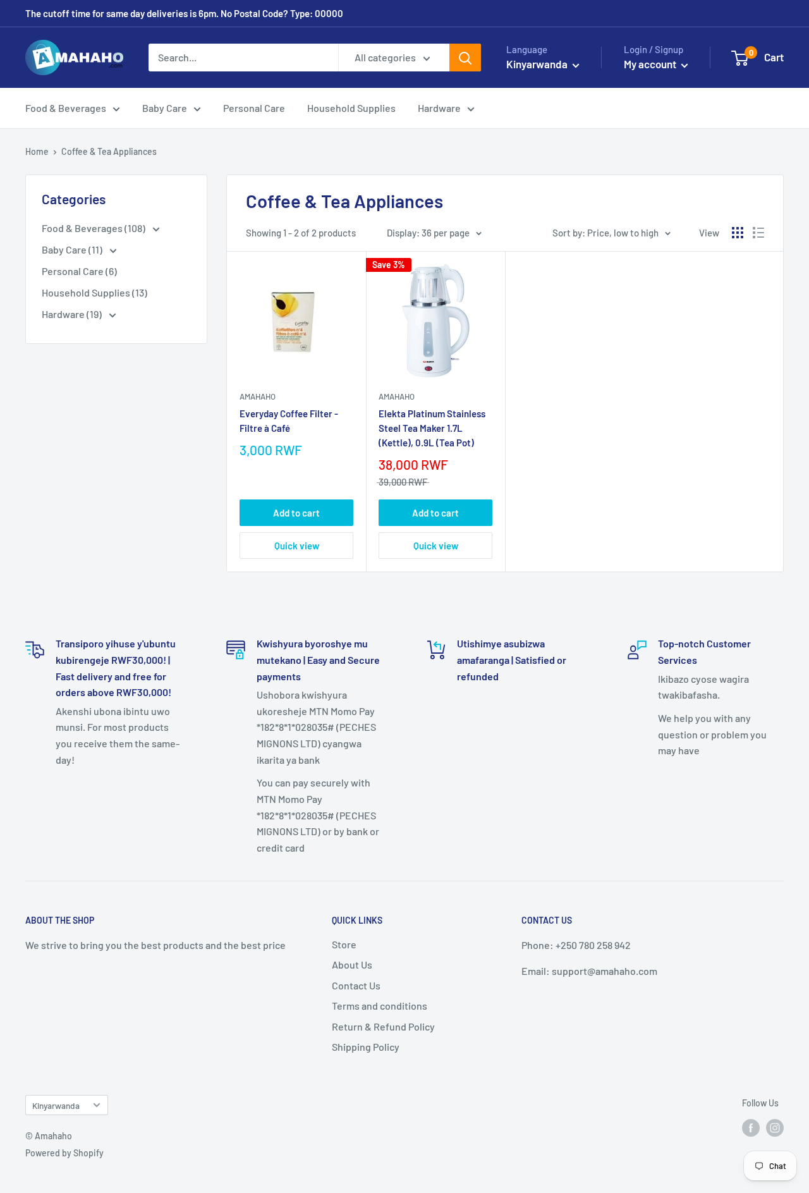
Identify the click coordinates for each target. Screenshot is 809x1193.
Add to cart (296, 512)
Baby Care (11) (73, 249)
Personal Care (254, 108)
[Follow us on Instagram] (775, 1128)
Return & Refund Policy (383, 1026)
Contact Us (356, 985)
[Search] (465, 57)
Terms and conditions (379, 1006)
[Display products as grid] (737, 232)
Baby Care (164, 108)
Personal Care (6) (79, 271)
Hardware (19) (73, 314)
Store (344, 944)
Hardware (439, 108)
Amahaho (258, 396)
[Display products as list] (758, 232)
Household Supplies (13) (94, 292)
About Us (352, 964)
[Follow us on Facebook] (751, 1128)
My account (651, 64)
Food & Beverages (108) (94, 228)
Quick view (296, 545)
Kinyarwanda (56, 1105)
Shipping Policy (365, 1047)
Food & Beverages (65, 108)
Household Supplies (351, 108)
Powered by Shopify (64, 1152)
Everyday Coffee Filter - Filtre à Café (289, 421)
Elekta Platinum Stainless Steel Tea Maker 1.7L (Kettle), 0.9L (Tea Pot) (432, 428)
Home (37, 151)
